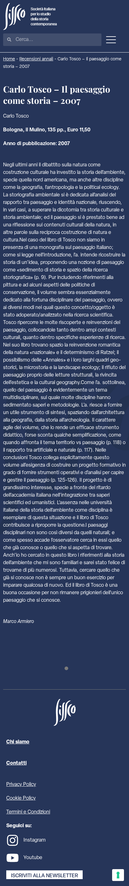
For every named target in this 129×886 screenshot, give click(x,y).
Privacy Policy (21, 784)
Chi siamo (17, 742)
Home (9, 59)
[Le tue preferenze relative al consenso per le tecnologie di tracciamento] (118, 875)
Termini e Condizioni (28, 812)
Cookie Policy (21, 798)
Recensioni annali (36, 59)
